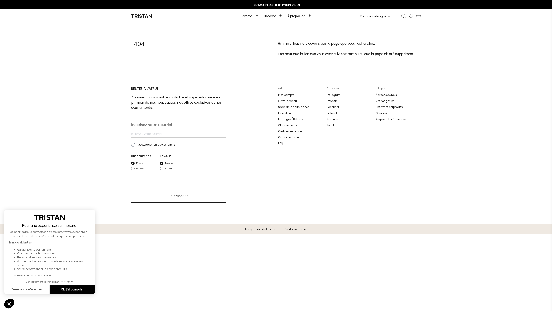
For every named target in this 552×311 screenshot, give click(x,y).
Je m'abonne (178, 195)
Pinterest (332, 113)
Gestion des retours (290, 131)
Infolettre (332, 101)
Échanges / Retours (290, 119)
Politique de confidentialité (260, 229)
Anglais (168, 168)
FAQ (280, 143)
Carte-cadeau (287, 101)
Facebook (333, 107)
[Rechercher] (403, 16)
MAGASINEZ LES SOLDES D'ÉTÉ (259, 5)
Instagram (333, 95)
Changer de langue (373, 16)
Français (169, 163)
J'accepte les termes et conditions (156, 144)
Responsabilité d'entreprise (392, 119)
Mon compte (286, 95)
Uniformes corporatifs (389, 107)
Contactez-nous (288, 137)
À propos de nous (387, 95)
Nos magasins (385, 101)
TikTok (330, 125)
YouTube (332, 119)
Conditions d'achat (295, 229)
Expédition (284, 113)
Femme (139, 163)
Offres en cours (287, 125)
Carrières (381, 113)
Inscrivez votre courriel (151, 124)
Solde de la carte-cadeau (294, 107)
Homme (139, 168)
